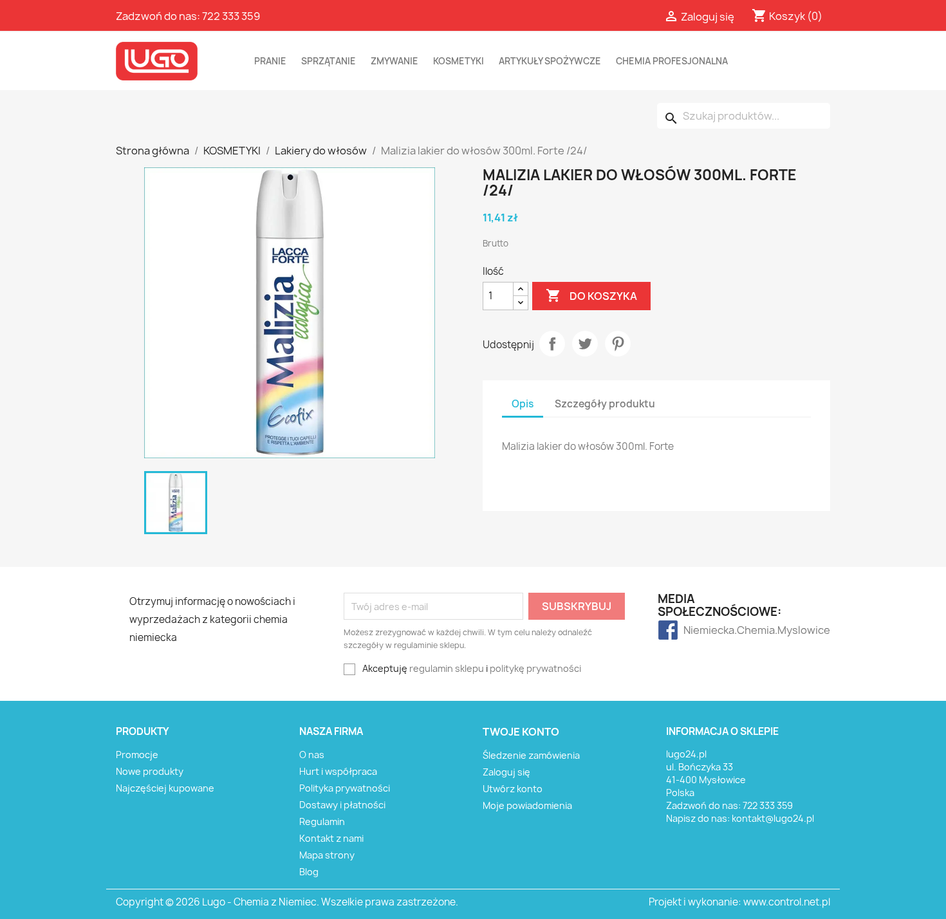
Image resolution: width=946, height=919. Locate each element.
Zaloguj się (506, 772)
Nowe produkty (149, 771)
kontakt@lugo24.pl (773, 818)
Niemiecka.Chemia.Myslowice (708, 630)
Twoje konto (521, 732)
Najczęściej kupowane (165, 788)
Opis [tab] (522, 404)
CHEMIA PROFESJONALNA (672, 61)
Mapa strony (327, 855)
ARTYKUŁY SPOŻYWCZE (550, 61)
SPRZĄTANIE (328, 61)
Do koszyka (591, 295)
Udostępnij (552, 344)
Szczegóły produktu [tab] (605, 404)
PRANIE (270, 61)
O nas (311, 754)
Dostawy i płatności (342, 805)
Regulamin (322, 821)
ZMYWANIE (394, 61)
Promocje (137, 754)
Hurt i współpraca (338, 771)
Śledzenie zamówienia (531, 755)
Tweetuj (585, 344)
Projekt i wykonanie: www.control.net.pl (739, 902)
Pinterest (618, 344)
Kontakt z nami (331, 838)
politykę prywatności (535, 668)
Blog (309, 872)
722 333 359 (231, 16)
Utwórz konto (513, 789)
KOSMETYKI (458, 61)
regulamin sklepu (446, 668)
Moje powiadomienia (527, 805)
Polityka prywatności (344, 788)
